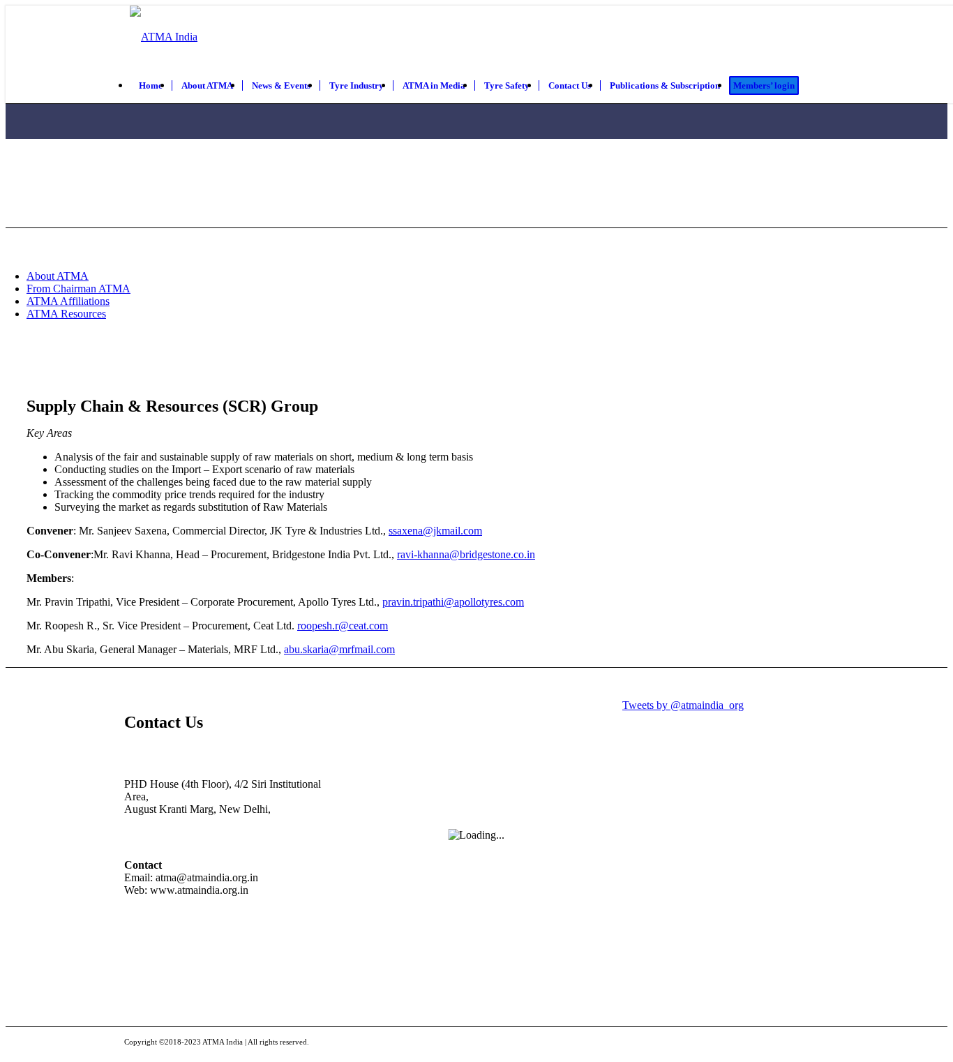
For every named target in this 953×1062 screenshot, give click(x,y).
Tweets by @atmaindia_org (683, 705)
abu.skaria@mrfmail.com (339, 649)
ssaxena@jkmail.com (435, 531)
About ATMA (58, 276)
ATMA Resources (66, 314)
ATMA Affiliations (68, 301)
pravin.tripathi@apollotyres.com (453, 602)
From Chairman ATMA (78, 288)
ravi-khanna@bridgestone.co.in (466, 554)
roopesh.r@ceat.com (342, 625)
